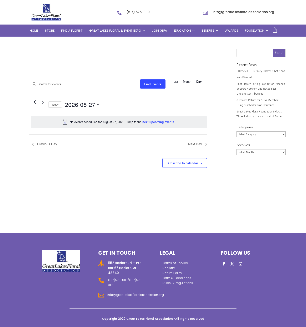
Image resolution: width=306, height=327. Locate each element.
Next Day (195, 144)
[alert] (119, 122)
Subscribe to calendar (182, 163)
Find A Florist (72, 31)
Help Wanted (244, 77)
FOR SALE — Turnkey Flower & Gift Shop (260, 71)
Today (55, 104)
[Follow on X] (232, 263)
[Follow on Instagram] (240, 263)
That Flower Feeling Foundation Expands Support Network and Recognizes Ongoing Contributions (260, 89)
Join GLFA (159, 31)
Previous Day (47, 144)
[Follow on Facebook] (223, 263)
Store (50, 31)
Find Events (152, 84)
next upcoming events (158, 122)
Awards (231, 31)
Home (34, 31)
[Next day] (42, 102)
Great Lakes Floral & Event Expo (115, 31)
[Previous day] (34, 102)
